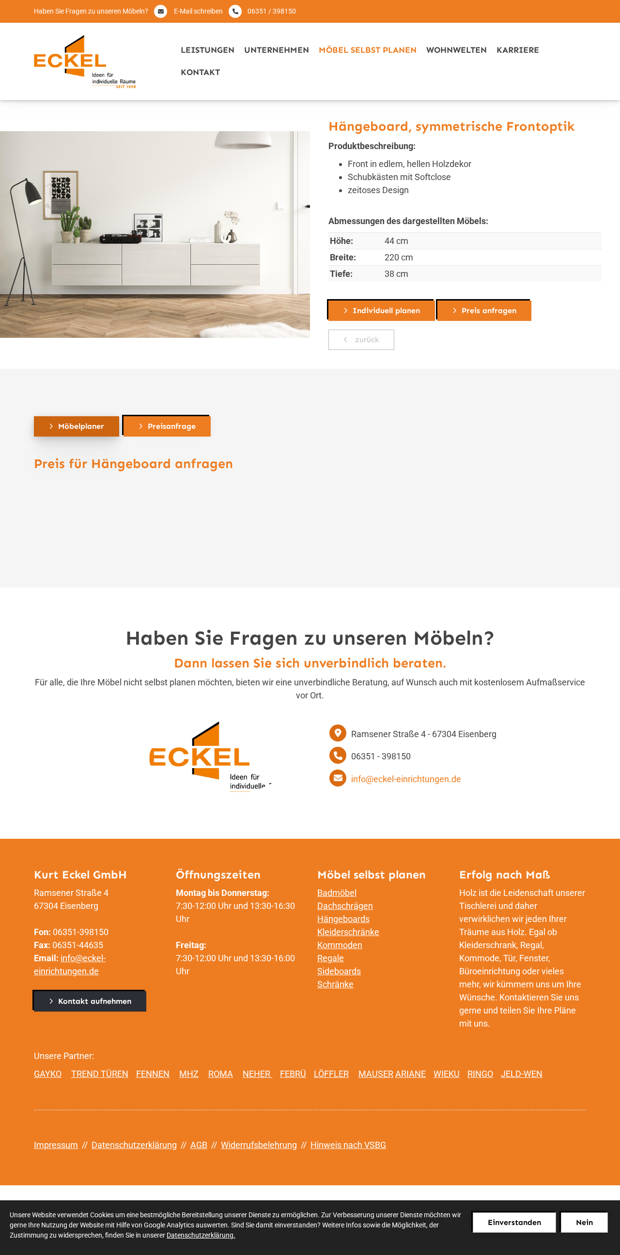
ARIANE (410, 1074)
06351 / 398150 (272, 11)
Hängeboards (343, 919)
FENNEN (153, 1074)
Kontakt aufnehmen (94, 1001)
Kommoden (339, 945)
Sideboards (339, 971)
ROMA (220, 1074)
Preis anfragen (489, 310)
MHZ (189, 1074)
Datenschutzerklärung (134, 1145)
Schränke (335, 984)
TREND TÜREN (99, 1074)
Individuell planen (386, 310)
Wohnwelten (456, 50)
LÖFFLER (331, 1074)
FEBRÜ (293, 1074)
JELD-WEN (521, 1074)
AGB (198, 1145)
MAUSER (375, 1074)
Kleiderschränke (348, 932)
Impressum (56, 1145)
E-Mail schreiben (198, 11)
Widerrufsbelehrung (259, 1145)
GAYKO (48, 1074)
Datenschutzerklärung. (201, 1235)
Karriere (517, 50)
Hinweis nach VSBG (348, 1145)
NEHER (257, 1074)
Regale (330, 958)
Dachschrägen (345, 906)
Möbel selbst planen (368, 50)
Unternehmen (276, 50)
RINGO (480, 1074)
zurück (366, 339)
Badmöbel (336, 893)
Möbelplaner (81, 426)
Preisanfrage (172, 426)
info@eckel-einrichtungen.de (406, 779)
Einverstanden (514, 1222)
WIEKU (447, 1074)
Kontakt (200, 72)
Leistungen (207, 50)
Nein (584, 1222)
